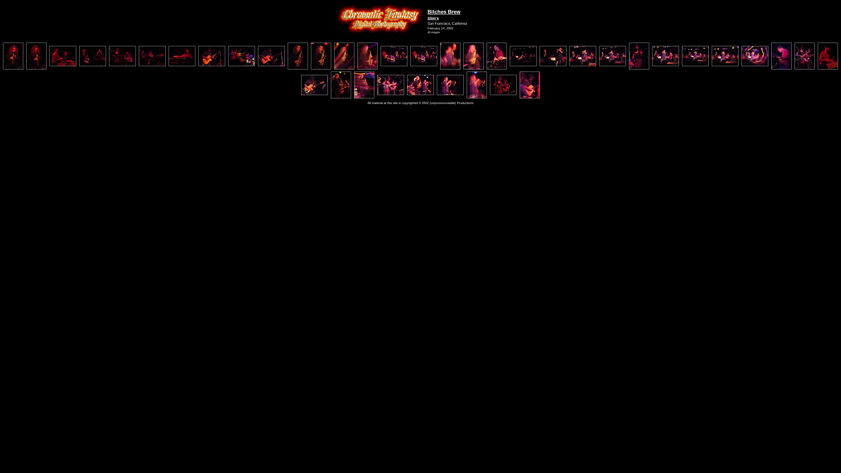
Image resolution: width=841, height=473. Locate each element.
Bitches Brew (444, 12)
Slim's (433, 18)
